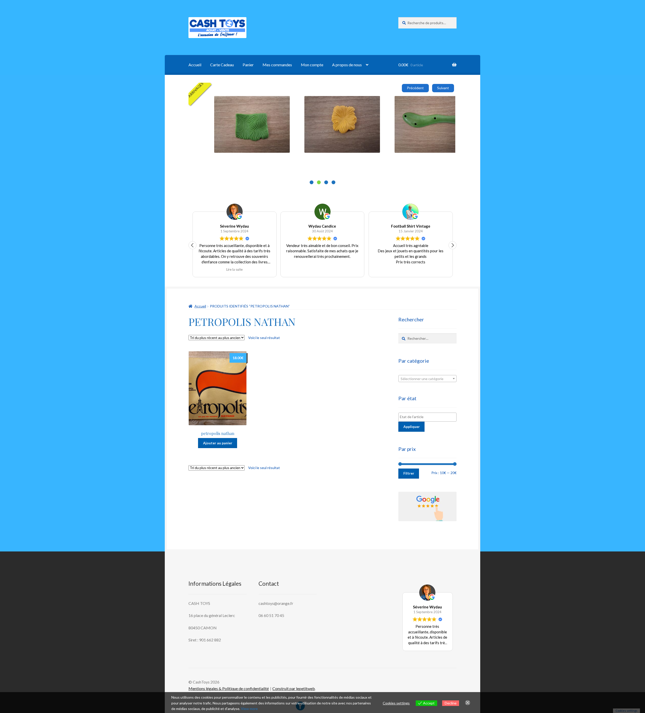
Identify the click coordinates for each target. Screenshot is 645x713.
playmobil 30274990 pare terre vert (286, 101)
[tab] (311, 182)
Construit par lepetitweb (293, 688)
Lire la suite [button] (234, 269)
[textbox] (427, 378)
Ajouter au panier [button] (274, 130)
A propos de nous (347, 64)
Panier (248, 64)
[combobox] (427, 378)
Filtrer (408, 473)
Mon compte (312, 64)
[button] (452, 245)
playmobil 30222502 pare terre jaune (377, 101)
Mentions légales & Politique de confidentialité (228, 688)
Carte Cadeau (222, 64)
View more (249, 708)
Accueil (194, 64)
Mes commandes (277, 64)
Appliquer (411, 426)
